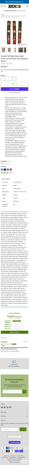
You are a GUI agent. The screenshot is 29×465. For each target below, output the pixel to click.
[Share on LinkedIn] (8, 169)
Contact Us (6, 455)
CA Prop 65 (5, 457)
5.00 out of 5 (18, 316)
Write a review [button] (14, 332)
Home (2, 14)
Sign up (23, 429)
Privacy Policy (20, 455)
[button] (3, 50)
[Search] (24, 391)
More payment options (14, 92)
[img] (4, 342)
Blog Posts (19, 459)
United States (13, 436)
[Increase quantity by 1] (14, 79)
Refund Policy (13, 457)
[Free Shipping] (14, 363)
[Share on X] (5, 169)
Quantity (3, 75)
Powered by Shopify (14, 462)
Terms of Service (11, 459)
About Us (13, 455)
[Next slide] (27, 50)
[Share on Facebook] (2, 169)
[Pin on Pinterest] (11, 169)
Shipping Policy (21, 457)
